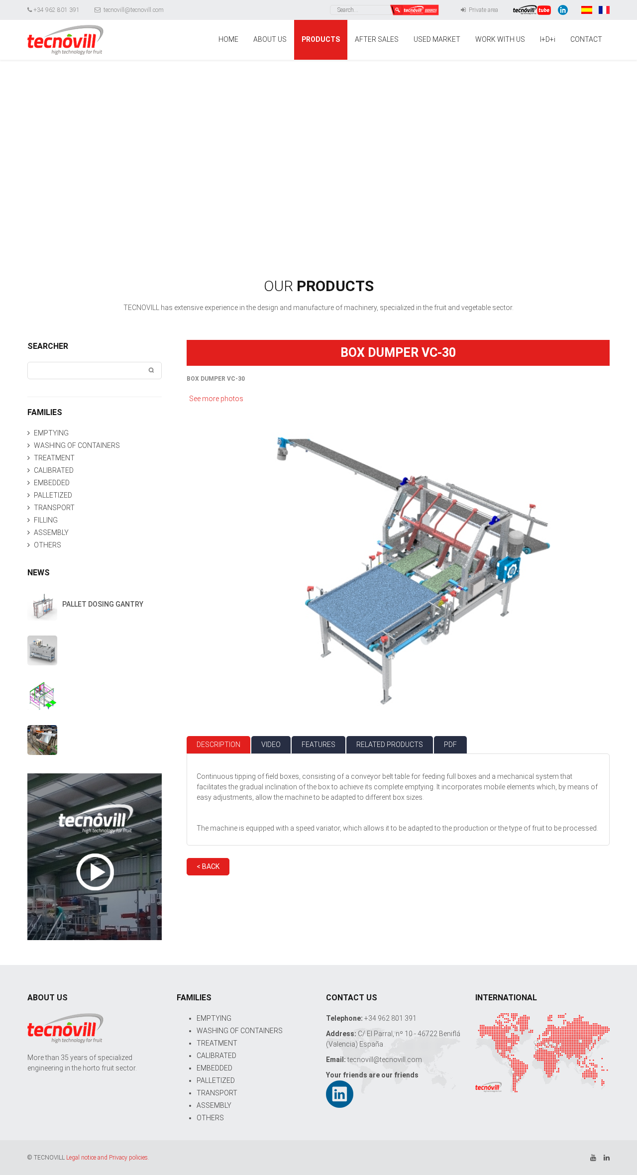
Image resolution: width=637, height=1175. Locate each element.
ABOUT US (270, 39)
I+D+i (547, 39)
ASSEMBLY (51, 532)
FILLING (46, 520)
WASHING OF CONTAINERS (77, 445)
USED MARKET (437, 39)
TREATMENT (54, 458)
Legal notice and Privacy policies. (107, 1157)
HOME (228, 39)
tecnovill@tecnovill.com (133, 9)
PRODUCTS (321, 39)
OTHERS (47, 545)
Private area (482, 9)
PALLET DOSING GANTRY (102, 604)
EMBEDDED (52, 483)
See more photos (216, 399)
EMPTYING (51, 433)
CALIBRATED (54, 470)
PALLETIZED (53, 495)
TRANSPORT (54, 508)
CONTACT (586, 39)
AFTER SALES (377, 39)
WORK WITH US (500, 39)
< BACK (208, 866)
